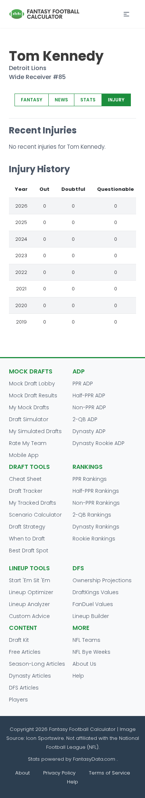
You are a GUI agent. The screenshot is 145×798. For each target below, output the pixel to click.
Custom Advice (29, 616)
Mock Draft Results (33, 395)
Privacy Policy (59, 772)
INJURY (116, 100)
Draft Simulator (28, 419)
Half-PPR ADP (88, 395)
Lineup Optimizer (31, 592)
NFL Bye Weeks (91, 652)
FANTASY (31, 100)
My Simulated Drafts (35, 431)
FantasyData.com (95, 759)
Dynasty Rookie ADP (98, 443)
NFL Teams (86, 640)
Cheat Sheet (25, 479)
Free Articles (25, 652)
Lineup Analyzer (29, 604)
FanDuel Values (92, 604)
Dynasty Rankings (95, 526)
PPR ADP (82, 383)
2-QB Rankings (91, 514)
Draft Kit (19, 640)
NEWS (61, 100)
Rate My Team (27, 443)
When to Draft (27, 538)
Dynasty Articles (30, 675)
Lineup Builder (90, 616)
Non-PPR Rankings (96, 503)
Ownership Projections (102, 580)
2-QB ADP (84, 419)
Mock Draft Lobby (32, 383)
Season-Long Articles (37, 664)
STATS (88, 100)
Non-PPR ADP (89, 407)
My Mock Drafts (29, 407)
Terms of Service (109, 772)
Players (18, 699)
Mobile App (24, 455)
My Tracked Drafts (32, 503)
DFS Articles (24, 687)
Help (78, 675)
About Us (84, 664)
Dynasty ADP (89, 431)
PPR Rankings (89, 479)
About (22, 772)
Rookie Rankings (93, 538)
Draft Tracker (25, 491)
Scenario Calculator (35, 514)
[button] (126, 14)
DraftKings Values (95, 592)
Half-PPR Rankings (95, 491)
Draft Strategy (27, 526)
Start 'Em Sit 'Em (29, 580)
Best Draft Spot (28, 550)
